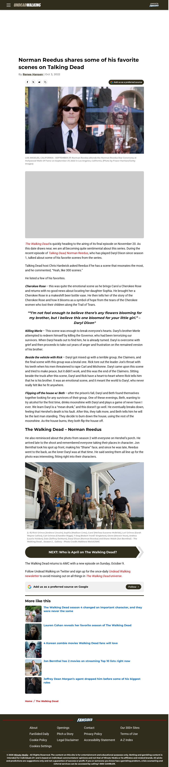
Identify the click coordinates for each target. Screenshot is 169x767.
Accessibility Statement (99, 740)
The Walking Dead (47, 701)
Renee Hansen (33, 74)
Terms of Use (129, 734)
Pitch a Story (65, 734)
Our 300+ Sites (129, 727)
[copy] (45, 82)
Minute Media (21, 755)
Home (28, 701)
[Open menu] (9, 5)
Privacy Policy (93, 734)
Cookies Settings (41, 746)
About (33, 727)
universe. (104, 576)
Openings (63, 727)
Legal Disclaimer (68, 740)
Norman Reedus (77, 253)
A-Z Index (126, 740)
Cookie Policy (38, 740)
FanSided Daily (39, 734)
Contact (89, 727)
